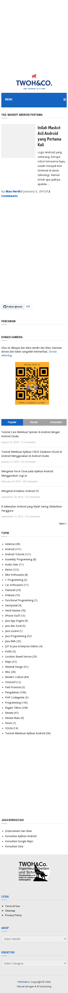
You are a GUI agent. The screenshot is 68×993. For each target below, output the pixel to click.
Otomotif (10, 682)
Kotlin (8, 651)
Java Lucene (12, 631)
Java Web (10, 641)
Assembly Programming (18, 559)
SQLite (9, 728)
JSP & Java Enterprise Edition (22, 646)
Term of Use (12, 906)
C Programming (14, 579)
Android (9, 549)
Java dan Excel (13, 625)
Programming (13, 702)
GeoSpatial (11, 605)
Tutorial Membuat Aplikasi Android (25, 733)
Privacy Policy (13, 915)
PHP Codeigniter (15, 697)
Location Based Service (18, 656)
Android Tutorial (14, 554)
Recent (34, 422)
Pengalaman (12, 692)
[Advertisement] (34, 34)
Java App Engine (14, 620)
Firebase (10, 595)
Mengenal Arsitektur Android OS (20, 491)
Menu (8, 99)
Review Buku (12, 717)
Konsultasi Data (14, 846)
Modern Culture (14, 677)
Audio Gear (11, 564)
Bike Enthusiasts (14, 574)
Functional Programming (19, 600)
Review (9, 712)
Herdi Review (12, 610)
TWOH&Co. (23, 982)
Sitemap (10, 910)
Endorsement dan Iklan (18, 831)
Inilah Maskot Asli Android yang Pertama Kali (49, 136)
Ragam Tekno (13, 707)
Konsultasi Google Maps (19, 841)
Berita (8, 569)
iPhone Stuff (12, 615)
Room (8, 723)
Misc (7, 671)
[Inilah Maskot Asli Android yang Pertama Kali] (18, 141)
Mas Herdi (13, 191)
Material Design (14, 666)
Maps (8, 661)
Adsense (10, 544)
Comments (56, 422)
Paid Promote (13, 687)
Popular (12, 422)
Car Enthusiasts (14, 584)
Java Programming (15, 636)
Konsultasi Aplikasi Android (20, 836)
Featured (10, 590)
